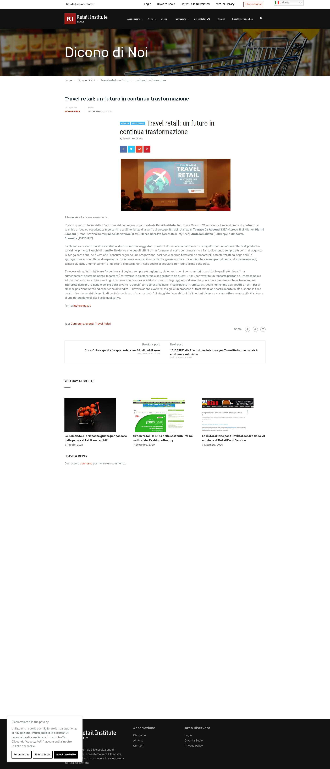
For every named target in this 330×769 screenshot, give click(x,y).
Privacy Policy (194, 745)
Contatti (138, 745)
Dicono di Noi (72, 111)
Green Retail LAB (202, 19)
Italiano (284, 2)
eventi (89, 323)
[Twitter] (255, 329)
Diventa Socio (166, 4)
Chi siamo (139, 735)
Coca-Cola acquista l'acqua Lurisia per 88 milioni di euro (122, 350)
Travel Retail (103, 323)
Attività (138, 740)
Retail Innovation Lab (242, 19)
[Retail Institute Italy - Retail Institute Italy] (90, 20)
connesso (86, 463)
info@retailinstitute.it (82, 4)
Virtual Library (225, 4)
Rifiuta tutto (43, 754)
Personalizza (21, 754)
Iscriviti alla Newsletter (195, 4)
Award (221, 19)
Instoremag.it (82, 305)
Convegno (77, 323)
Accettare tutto (66, 754)
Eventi (164, 19)
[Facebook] (247, 329)
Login (147, 4)
